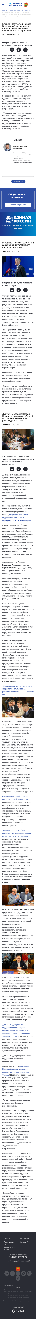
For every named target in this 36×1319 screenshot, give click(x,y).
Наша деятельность (16, 10)
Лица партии (24, 1238)
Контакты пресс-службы (10, 1248)
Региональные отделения (9, 1243)
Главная (5, 10)
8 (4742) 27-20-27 (18, 1257)
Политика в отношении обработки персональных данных (18, 1298)
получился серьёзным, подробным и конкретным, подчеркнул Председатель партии (16, 518)
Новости (28, 10)
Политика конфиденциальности (18, 1295)
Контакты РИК (25, 1242)
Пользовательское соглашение (18, 1294)
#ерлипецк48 (18, 181)
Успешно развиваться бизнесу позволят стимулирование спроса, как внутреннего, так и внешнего (16, 833)
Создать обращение (18, 205)
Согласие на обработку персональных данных (18, 1301)
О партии (7, 1238)
